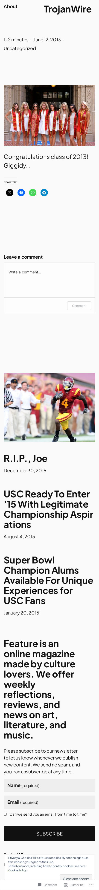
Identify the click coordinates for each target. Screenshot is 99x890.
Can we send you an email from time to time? (48, 814)
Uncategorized (20, 48)
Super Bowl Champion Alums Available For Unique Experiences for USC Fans (48, 580)
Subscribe (49, 833)
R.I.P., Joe (25, 458)
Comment (79, 306)
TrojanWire (68, 9)
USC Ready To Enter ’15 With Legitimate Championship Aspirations (48, 509)
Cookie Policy (17, 870)
